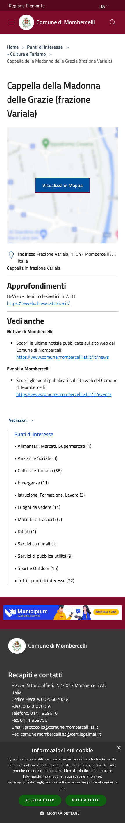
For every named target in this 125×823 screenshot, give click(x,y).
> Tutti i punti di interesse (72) (44, 580)
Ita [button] (102, 6)
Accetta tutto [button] (40, 800)
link (62, 787)
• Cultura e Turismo (26, 53)
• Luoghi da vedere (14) (37, 507)
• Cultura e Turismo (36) (38, 470)
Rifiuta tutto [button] (86, 799)
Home (13, 46)
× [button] (118, 748)
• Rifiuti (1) (25, 531)
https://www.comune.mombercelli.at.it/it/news (62, 356)
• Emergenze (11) (31, 482)
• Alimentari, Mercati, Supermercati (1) (52, 445)
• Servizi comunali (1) (35, 543)
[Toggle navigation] (11, 21)
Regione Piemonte (27, 5)
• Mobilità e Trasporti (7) (38, 519)
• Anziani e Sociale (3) (35, 458)
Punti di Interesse (45, 46)
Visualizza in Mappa (62, 185)
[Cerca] (112, 22)
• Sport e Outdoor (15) (36, 568)
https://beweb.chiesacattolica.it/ (38, 303)
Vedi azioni (18, 420)
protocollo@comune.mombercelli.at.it (61, 727)
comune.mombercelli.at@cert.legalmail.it (61, 733)
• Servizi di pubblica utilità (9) (43, 555)
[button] (62, 813)
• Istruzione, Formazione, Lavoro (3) (49, 494)
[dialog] (62, 782)
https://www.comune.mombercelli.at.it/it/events (63, 394)
